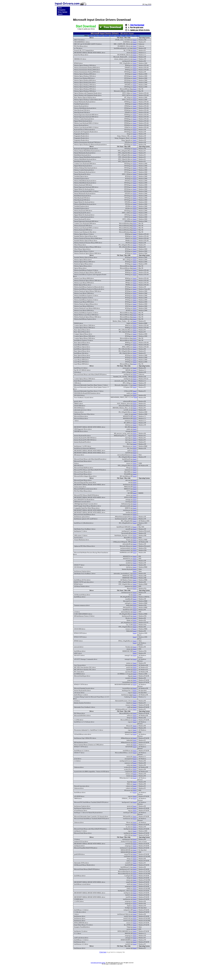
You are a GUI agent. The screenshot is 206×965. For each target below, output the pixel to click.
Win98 (123, 35)
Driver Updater (62, 12)
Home (60, 8)
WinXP (100, 35)
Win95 (128, 35)
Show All (91, 35)
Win (96, 35)
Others (138, 35)
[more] (135, 40)
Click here (102, 952)
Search (60, 14)
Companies (61, 10)
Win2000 (106, 35)
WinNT (112, 35)
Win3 (133, 35)
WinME (118, 35)
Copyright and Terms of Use (98, 962)
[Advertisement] (63, 49)
